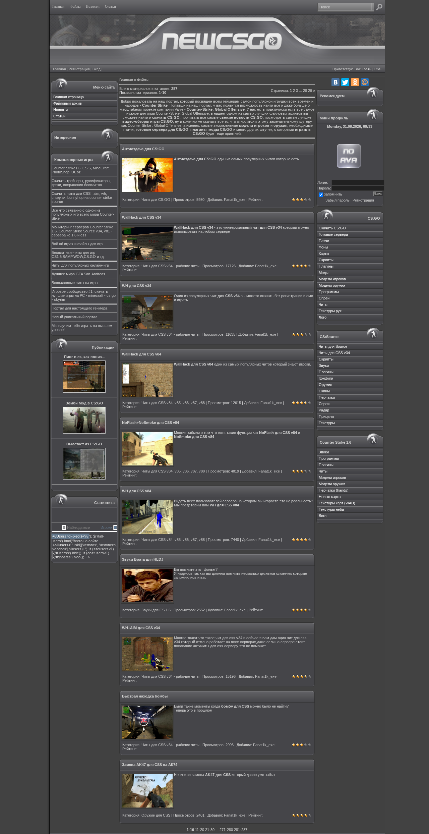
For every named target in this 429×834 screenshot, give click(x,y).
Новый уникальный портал (74, 317)
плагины (198, 129)
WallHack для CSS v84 (141, 354)
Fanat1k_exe (234, 200)
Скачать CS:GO (332, 228)
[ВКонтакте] (335, 82)
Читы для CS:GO (155, 200)
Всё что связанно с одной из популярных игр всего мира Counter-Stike (83, 214)
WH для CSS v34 (136, 286)
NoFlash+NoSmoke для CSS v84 (150, 423)
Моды (323, 273)
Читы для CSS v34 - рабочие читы (170, 266)
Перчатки (327, 397)
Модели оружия (332, 285)
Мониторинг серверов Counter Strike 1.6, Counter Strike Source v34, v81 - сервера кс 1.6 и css (82, 231)
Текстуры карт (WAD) (337, 503)
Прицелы (326, 416)
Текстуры (327, 423)
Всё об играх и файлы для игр (77, 244)
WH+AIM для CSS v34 (141, 628)
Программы (329, 292)
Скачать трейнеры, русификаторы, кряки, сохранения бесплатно (81, 183)
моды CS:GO (220, 129)
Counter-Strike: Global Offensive (216, 109)
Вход (97, 69)
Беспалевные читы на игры (75, 283)
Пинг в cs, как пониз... (84, 357)
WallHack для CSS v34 (141, 217)
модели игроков (254, 125)
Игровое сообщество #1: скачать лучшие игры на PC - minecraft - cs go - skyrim (84, 295)
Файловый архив (67, 103)
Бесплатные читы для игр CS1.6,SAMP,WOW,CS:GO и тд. (78, 255)
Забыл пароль (337, 200)
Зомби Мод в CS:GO (84, 403)
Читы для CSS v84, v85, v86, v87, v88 (173, 403)
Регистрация (79, 69)
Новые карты (330, 497)
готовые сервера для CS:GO (162, 129)
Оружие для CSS (155, 815)
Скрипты (326, 260)
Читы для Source (333, 346)
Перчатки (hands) (334, 490)
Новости (60, 110)
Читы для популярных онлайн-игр (80, 265)
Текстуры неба (331, 509)
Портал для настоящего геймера (79, 308)
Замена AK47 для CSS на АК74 (149, 765)
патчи (128, 129)
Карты (324, 254)
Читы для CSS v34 (334, 353)
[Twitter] (345, 82)
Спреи (324, 298)
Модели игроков (332, 279)
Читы (323, 304)
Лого (322, 317)
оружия (280, 125)
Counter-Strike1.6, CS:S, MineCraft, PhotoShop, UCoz (81, 170)
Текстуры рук (330, 311)
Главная (59, 69)
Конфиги (326, 378)
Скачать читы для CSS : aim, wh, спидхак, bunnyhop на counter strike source (82, 197)
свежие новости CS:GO (241, 117)
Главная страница (68, 97)
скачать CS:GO (166, 117)
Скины (324, 391)
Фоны (323, 247)
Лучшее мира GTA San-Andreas (78, 274)
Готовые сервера (333, 234)
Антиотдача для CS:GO (143, 149)
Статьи (59, 116)
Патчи (324, 241)
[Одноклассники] (355, 82)
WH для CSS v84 (136, 491)
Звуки (324, 366)
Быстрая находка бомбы (145, 696)
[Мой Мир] (365, 82)
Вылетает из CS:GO (84, 444)
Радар (324, 410)
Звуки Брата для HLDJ (142, 559)
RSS (377, 69)
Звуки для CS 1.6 (156, 610)
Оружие (325, 385)
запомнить (333, 194)
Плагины (326, 266)
